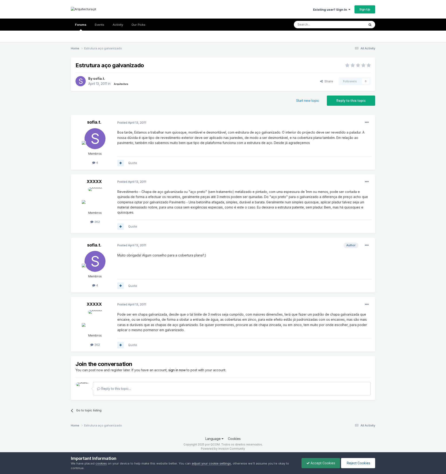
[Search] (370, 24)
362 (96, 222)
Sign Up (364, 9)
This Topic (351, 24)
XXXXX (94, 181)
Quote (132, 163)
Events (99, 24)
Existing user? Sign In (330, 9)
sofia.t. (99, 78)
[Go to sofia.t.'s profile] (80, 81)
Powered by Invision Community (223, 448)
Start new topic (307, 100)
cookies (101, 463)
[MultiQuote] (120, 163)
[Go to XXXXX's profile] (95, 197)
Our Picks (138, 24)
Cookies (234, 439)
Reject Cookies (358, 463)
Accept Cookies (322, 463)
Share (328, 81)
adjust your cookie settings (211, 463)
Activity (118, 24)
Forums (80, 24)
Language (213, 439)
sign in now (177, 370)
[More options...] (366, 122)
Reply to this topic (351, 100)
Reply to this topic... (115, 389)
